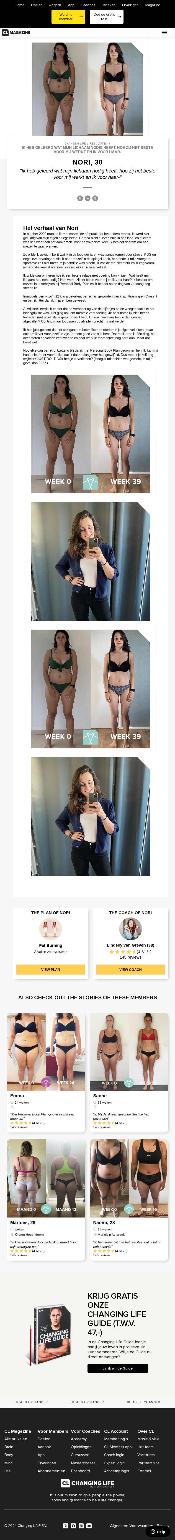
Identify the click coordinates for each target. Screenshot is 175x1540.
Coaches (88, 5)
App (71, 5)
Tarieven (108, 5)
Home (19, 5)
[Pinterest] (95, 198)
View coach (130, 970)
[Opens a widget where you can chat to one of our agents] (157, 1532)
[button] (164, 32)
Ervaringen (130, 5)
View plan (50, 970)
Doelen (36, 5)
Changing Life (75, 143)
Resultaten (98, 143)
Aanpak (55, 5)
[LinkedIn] (87, 198)
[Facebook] (80, 198)
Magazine (152, 5)
